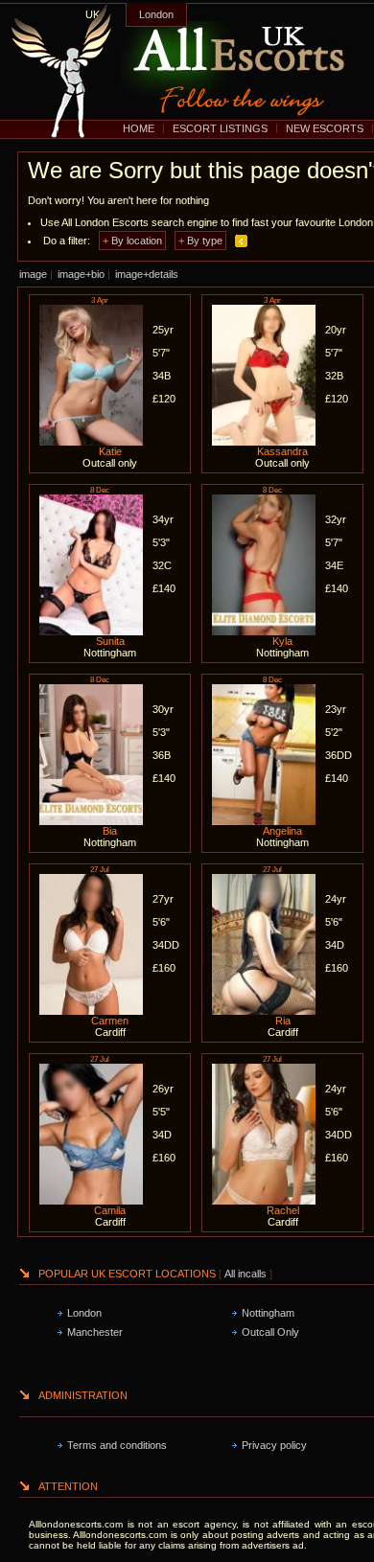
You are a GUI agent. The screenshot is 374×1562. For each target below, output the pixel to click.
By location (136, 240)
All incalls (246, 1273)
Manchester (95, 1332)
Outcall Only (270, 1332)
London (156, 14)
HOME (138, 128)
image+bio (81, 274)
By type (204, 240)
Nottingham (268, 1313)
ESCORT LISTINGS (220, 128)
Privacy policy (274, 1445)
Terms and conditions (117, 1445)
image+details (146, 274)
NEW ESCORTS (324, 128)
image (33, 274)
